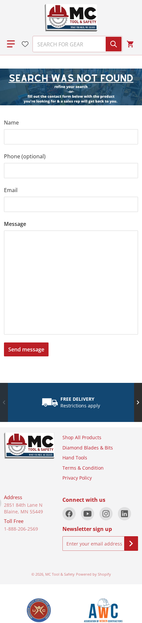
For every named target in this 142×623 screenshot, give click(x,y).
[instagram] (106, 513)
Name (11, 122)
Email (11, 190)
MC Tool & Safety (60, 574)
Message (15, 224)
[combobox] (74, 44)
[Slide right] (138, 402)
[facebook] (69, 513)
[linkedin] (124, 513)
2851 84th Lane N (23, 505)
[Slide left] (4, 402)
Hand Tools (74, 457)
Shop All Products (81, 437)
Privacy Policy (77, 478)
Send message (26, 349)
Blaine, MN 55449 (23, 511)
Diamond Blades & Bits (87, 447)
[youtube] (87, 513)
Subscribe (131, 543)
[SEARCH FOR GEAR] (114, 44)
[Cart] (131, 44)
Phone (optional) (25, 156)
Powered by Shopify (93, 574)
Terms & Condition (83, 468)
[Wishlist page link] (25, 44)
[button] (11, 44)
